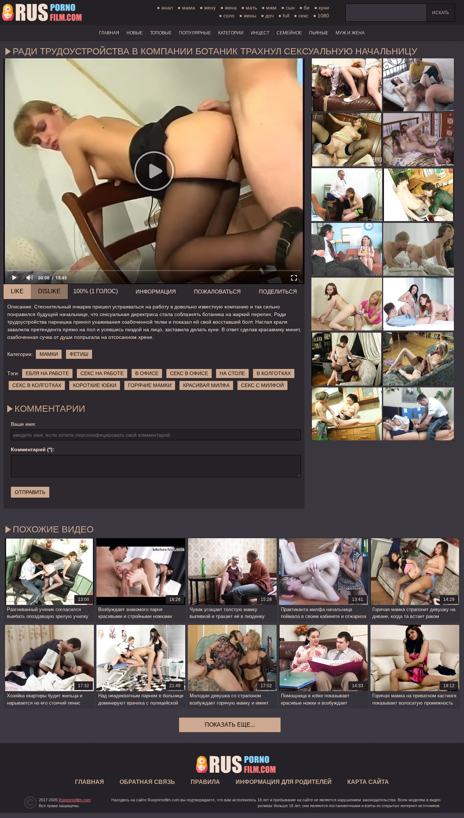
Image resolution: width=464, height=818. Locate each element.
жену (210, 8)
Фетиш (79, 354)
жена (231, 8)
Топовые (161, 33)
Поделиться (278, 291)
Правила (205, 782)
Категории (231, 33)
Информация (156, 291)
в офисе (146, 373)
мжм (271, 8)
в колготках (274, 373)
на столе (232, 373)
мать (251, 8)
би (307, 8)
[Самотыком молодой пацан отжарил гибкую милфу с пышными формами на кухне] (346, 413)
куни (324, 8)
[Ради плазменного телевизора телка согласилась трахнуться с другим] (418, 139)
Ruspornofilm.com (75, 800)
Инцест (260, 33)
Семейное (289, 33)
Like (17, 291)
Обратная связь (147, 782)
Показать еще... (230, 725)
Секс (303, 15)
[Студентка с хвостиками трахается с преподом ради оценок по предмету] (346, 249)
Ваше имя (23, 424)
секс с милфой (262, 385)
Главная (42, 13)
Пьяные (318, 33)
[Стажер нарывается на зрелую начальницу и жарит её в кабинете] (346, 358)
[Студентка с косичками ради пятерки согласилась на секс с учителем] (346, 194)
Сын (290, 8)
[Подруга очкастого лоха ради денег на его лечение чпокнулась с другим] (418, 84)
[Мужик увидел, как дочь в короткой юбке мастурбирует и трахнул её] (418, 358)
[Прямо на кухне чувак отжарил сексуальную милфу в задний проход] (346, 139)
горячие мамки (149, 385)
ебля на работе (47, 373)
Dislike (49, 291)
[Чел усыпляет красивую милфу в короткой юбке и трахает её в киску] (418, 413)
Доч (269, 15)
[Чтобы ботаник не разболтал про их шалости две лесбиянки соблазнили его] (418, 304)
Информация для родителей (284, 782)
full (286, 15)
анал (167, 8)
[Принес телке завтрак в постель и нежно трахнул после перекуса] (418, 249)
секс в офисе (189, 373)
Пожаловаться (217, 291)
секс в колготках (36, 385)
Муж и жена (350, 33)
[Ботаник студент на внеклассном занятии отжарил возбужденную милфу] (418, 194)
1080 (323, 15)
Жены (250, 15)
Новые (135, 33)
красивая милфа (206, 385)
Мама (188, 8)
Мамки (49, 354)
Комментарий (28, 449)
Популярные (195, 33)
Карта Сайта (368, 782)
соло (229, 15)
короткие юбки (94, 385)
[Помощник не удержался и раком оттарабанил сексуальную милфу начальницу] (346, 84)
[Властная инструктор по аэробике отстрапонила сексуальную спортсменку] (346, 304)
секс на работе (102, 373)
